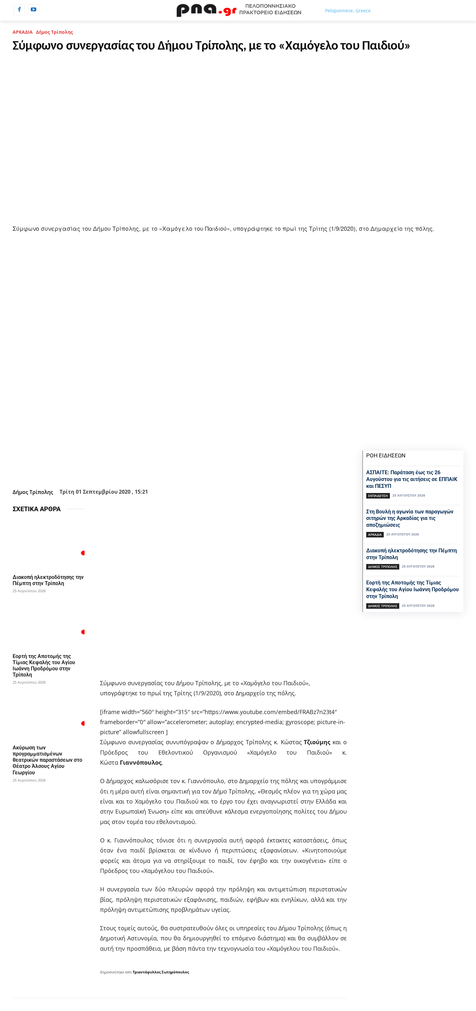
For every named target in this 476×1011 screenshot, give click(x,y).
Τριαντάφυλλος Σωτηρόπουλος (161, 972)
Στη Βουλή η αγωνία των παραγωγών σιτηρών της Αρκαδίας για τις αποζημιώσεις (409, 518)
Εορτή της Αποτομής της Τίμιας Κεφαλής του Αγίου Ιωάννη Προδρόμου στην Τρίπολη (44, 665)
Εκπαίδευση (378, 495)
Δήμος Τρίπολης (54, 32)
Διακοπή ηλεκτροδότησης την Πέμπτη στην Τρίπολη (48, 580)
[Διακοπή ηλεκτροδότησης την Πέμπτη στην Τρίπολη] (49, 545)
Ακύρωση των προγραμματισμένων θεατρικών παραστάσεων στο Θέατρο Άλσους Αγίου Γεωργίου (47, 760)
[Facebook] (19, 9)
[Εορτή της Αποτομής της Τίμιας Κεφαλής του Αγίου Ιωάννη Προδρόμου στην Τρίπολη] (49, 623)
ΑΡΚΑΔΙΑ (23, 32)
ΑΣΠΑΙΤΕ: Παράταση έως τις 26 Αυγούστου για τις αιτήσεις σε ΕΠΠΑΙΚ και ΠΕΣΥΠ (411, 479)
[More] (214, 470)
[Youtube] (33, 9)
